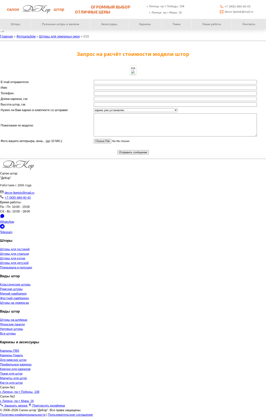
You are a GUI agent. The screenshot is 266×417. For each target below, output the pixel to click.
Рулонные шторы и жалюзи (60, 24)
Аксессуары (109, 24)
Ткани (176, 24)
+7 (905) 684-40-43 (237, 6)
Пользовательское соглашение (70, 414)
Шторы (15, 24)
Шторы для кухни (12, 258)
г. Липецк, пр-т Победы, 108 (19, 392)
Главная (6, 36)
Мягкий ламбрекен (13, 293)
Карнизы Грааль (11, 355)
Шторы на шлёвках (13, 319)
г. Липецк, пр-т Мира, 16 (17, 401)
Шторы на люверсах (14, 302)
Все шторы (8, 333)
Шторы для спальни (14, 253)
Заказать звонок (15, 405)
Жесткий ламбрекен (14, 298)
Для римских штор (13, 360)
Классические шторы (15, 284)
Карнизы (145, 24)
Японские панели (12, 324)
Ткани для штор (11, 373)
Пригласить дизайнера (48, 405)
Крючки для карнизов (15, 369)
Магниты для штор (13, 378)
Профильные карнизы (16, 364)
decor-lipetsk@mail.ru (239, 11)
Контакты (249, 24)
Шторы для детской (14, 263)
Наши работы (211, 24)
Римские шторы (11, 289)
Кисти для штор (11, 382)
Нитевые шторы (11, 329)
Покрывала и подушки (16, 267)
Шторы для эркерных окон (59, 36)
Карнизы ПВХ (9, 350)
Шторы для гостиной (15, 249)
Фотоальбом (26, 36)
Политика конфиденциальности (23, 414)
